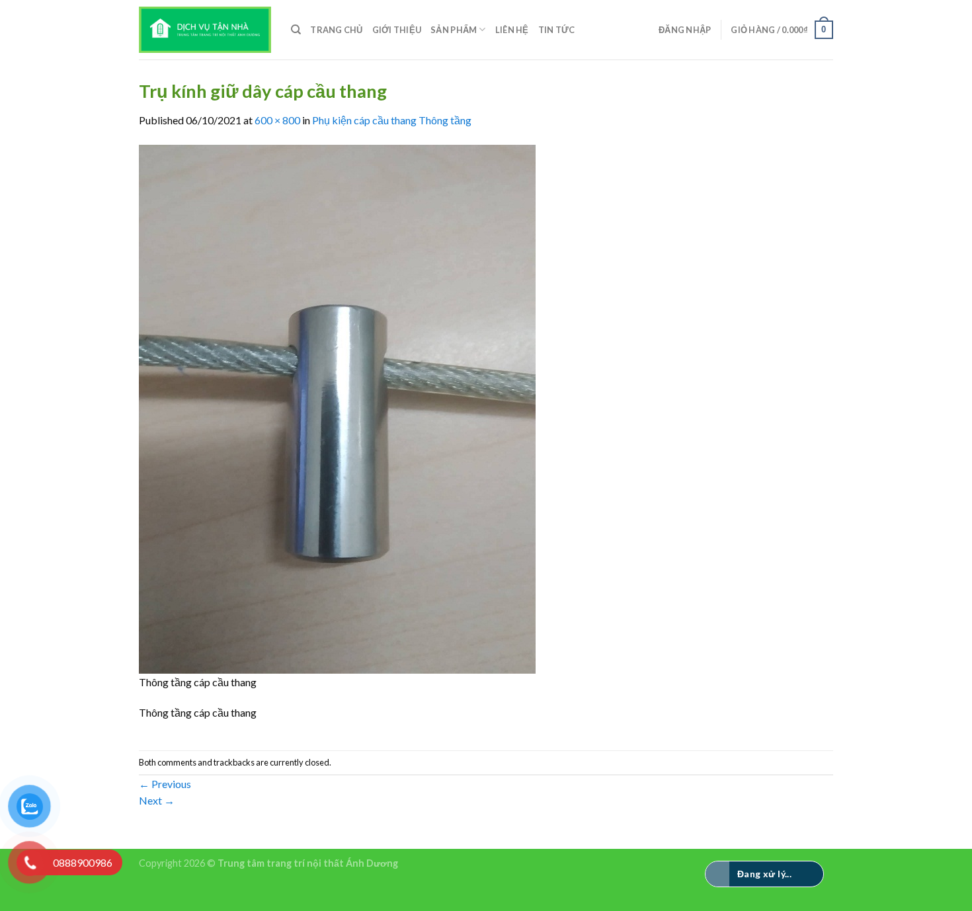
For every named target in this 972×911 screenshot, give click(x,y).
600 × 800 (277, 120)
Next (157, 800)
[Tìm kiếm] (296, 29)
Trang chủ (336, 29)
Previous (165, 783)
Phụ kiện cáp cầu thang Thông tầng (391, 120)
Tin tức (556, 29)
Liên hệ (512, 29)
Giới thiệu (397, 29)
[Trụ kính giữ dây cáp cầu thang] (337, 407)
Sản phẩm (453, 29)
